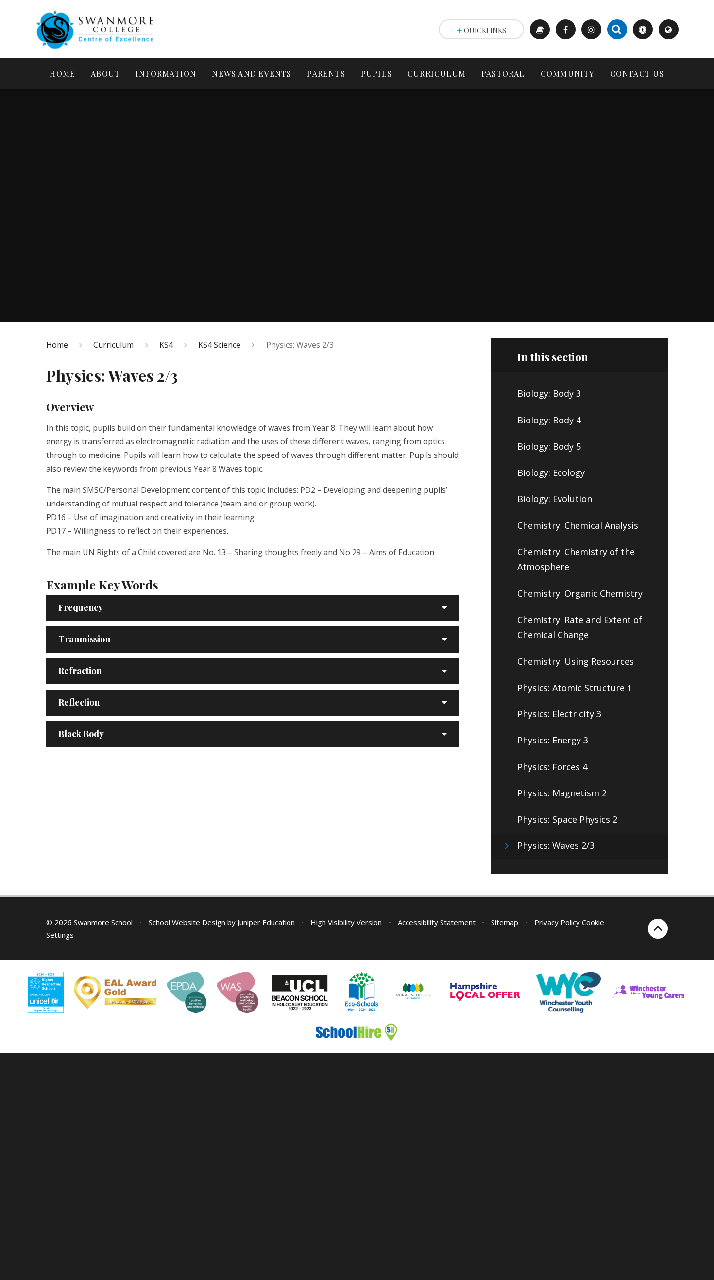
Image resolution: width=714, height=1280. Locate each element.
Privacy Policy (557, 922)
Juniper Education (266, 922)
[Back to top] (658, 929)
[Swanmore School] (98, 29)
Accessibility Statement (437, 922)
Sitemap (504, 922)
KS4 (166, 344)
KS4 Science (219, 344)
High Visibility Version (346, 922)
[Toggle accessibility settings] (643, 29)
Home (57, 344)
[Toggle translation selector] (669, 29)
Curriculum (113, 344)
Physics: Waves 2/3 (300, 344)
